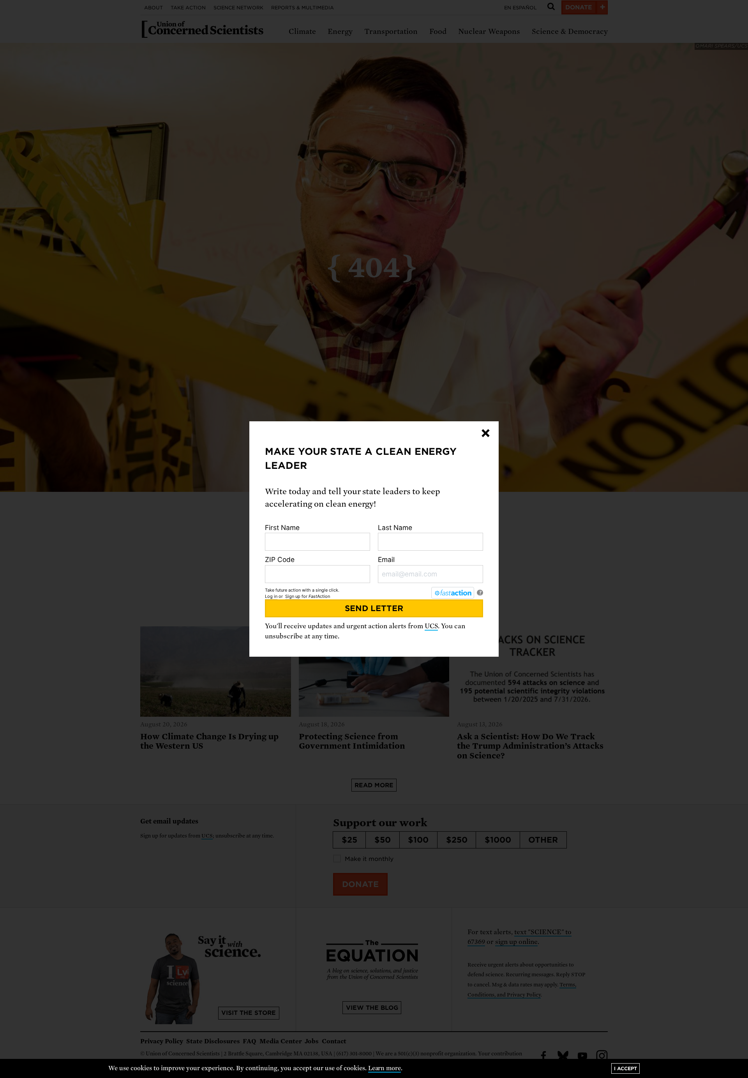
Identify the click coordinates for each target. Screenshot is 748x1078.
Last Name (395, 527)
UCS (431, 626)
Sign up (292, 596)
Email (386, 559)
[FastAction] (452, 593)
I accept (625, 1068)
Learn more (384, 1068)
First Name (282, 527)
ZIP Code (280, 559)
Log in (271, 596)
